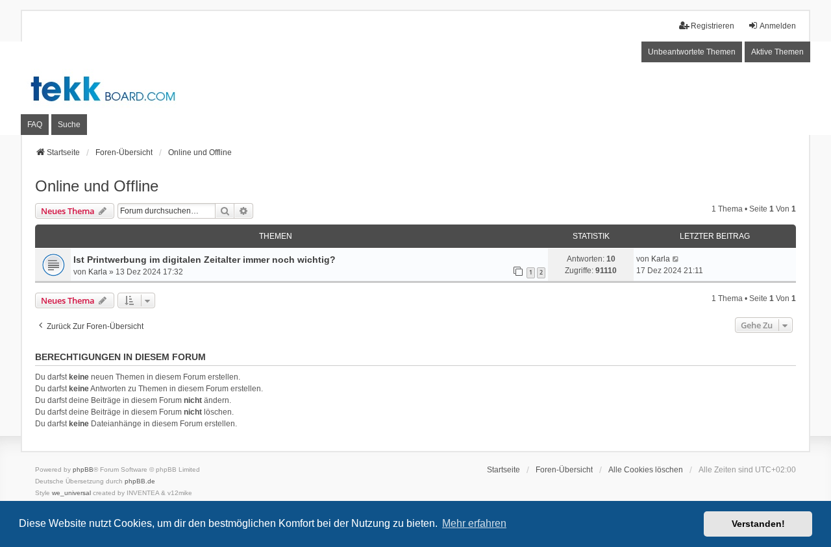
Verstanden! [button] (758, 523)
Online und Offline (96, 186)
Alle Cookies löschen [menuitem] (645, 469)
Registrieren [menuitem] (712, 25)
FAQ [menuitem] (34, 124)
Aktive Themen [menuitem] (777, 51)
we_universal (71, 492)
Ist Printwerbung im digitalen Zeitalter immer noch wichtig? (204, 259)
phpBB (83, 469)
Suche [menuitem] (69, 124)
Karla (97, 271)
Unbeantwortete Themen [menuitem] (692, 51)
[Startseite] (415, 88)
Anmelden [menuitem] (778, 25)
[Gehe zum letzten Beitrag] (676, 259)
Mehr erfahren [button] (474, 523)
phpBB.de (140, 481)
